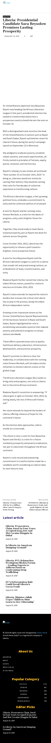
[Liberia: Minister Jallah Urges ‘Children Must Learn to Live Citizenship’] (42, 601)
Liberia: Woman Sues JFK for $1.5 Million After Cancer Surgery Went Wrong (12, 506)
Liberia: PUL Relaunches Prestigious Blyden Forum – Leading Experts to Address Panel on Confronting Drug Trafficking (20, 566)
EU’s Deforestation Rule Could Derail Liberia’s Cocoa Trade (19, 584)
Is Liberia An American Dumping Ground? (19, 546)
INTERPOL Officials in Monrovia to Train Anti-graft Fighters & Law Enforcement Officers (37, 506)
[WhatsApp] (34, 42)
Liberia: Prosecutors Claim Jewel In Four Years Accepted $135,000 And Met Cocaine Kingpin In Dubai (20, 531)
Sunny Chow (42, 632)
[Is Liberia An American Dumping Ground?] (42, 549)
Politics (6, 17)
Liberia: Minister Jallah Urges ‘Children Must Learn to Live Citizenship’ (20, 599)
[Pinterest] (27, 42)
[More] (41, 42)
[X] (21, 42)
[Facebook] (14, 42)
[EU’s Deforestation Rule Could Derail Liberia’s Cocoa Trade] (42, 586)
